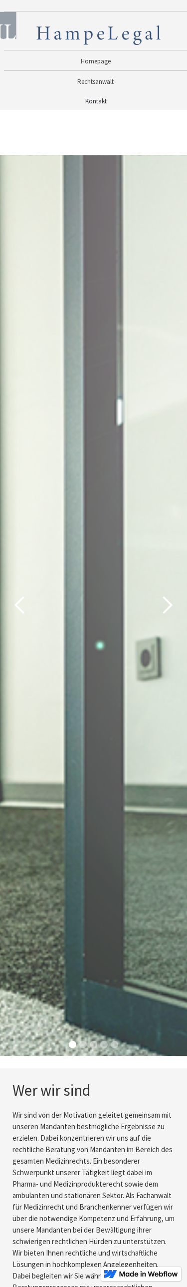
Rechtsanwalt (95, 81)
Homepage (96, 61)
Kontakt (96, 101)
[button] (20, 605)
